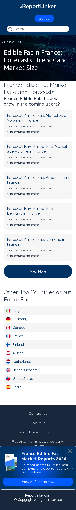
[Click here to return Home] (38, 6)
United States (23, 378)
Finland (18, 344)
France (18, 336)
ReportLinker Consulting (38, 432)
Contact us (38, 413)
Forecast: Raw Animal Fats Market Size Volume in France (37, 149)
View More (38, 271)
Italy (16, 311)
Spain (17, 387)
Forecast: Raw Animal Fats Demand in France (30, 211)
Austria (18, 353)
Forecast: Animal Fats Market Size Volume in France (36, 118)
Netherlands (22, 361)
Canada (19, 327)
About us (38, 423)
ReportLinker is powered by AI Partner (38, 443)
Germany (20, 319)
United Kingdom (25, 370)
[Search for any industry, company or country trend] (10, 29)
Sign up (44, 18)
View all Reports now (38, 482)
